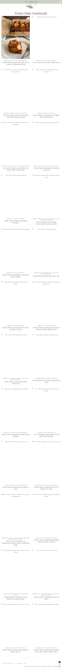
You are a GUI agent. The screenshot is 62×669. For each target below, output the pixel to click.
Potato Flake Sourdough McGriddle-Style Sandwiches (46, 116)
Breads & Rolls (40, 60)
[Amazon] (28, 2)
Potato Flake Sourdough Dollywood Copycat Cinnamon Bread (15, 63)
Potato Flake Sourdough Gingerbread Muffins (16, 435)
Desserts (12, 60)
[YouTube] (33, 2)
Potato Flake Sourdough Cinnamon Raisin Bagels (15, 276)
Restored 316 (57, 666)
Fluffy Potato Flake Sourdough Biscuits (15, 222)
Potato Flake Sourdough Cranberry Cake (15, 488)
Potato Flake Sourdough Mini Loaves (46, 62)
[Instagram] (31, 2)
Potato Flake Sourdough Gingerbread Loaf (46, 381)
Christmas (37, 378)
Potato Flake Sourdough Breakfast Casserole (46, 169)
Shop (25, 663)
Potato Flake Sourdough (21, 60)
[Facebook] (26, 2)
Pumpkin (55, 647)
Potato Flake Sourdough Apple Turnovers (15, 382)
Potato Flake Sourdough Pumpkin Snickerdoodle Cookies (46, 541)
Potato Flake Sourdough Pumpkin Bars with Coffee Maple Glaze (46, 651)
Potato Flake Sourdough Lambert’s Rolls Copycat (15, 651)
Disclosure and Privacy (8, 663)
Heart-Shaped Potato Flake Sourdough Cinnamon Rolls (46, 223)
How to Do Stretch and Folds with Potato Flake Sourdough (15, 169)
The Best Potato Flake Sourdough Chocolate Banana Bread (15, 116)
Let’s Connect (18, 663)
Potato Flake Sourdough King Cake (46, 276)
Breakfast (6, 60)
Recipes (21, 539)
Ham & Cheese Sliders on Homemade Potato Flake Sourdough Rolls (15, 543)
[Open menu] (2, 2)
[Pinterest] (36, 2)
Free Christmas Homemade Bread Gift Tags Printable (46, 435)
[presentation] (15, 37)
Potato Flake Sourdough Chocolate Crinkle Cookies (16, 328)
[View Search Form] (60, 2)
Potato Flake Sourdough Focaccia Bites (46, 598)
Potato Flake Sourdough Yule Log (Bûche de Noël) (46, 488)
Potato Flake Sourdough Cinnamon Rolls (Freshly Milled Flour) (46, 328)
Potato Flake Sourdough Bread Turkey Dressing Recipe (15, 598)
